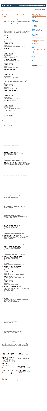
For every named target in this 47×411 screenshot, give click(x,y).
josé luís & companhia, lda (22, 370)
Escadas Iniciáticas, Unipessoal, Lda (10, 120)
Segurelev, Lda (6, 48)
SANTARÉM (33, 26)
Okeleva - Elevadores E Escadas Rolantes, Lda (12, 174)
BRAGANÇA (33, 29)
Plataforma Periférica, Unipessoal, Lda (10, 320)
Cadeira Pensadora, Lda (8, 79)
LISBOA (33, 17)
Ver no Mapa (11, 43)
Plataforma (33, 56)
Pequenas (33, 44)
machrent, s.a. (20, 353)
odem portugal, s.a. (21, 366)
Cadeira (33, 55)
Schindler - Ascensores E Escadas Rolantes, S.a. (12, 235)
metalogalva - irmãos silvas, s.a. (8, 353)
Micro (32, 43)
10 (19, 341)
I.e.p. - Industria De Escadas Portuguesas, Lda (12, 225)
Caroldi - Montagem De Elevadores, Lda (11, 37)
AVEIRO (33, 21)
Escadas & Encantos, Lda (8, 130)
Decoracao (33, 61)
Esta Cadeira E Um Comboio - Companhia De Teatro (13, 286)
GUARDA (33, 34)
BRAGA (33, 22)
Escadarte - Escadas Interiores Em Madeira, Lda (12, 246)
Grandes (33, 47)
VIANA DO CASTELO (35, 30)
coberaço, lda (20, 356)
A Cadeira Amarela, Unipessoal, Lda (10, 59)
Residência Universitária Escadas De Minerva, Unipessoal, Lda (15, 162)
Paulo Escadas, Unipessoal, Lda (9, 110)
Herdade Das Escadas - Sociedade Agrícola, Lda (12, 266)
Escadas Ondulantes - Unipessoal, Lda (10, 100)
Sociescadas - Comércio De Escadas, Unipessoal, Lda (13, 256)
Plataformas (33, 52)
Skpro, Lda (6, 298)
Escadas (33, 51)
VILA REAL (33, 35)
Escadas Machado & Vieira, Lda (9, 276)
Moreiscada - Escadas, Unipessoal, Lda (11, 90)
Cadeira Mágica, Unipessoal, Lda (9, 69)
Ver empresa (6, 43)
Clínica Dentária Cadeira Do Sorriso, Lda (11, 152)
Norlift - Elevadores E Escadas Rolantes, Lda (11, 205)
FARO (32, 25)
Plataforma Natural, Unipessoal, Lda (10, 330)
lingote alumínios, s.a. (7, 363)
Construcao (33, 60)
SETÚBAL (33, 20)
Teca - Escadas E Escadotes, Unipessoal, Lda (12, 215)
